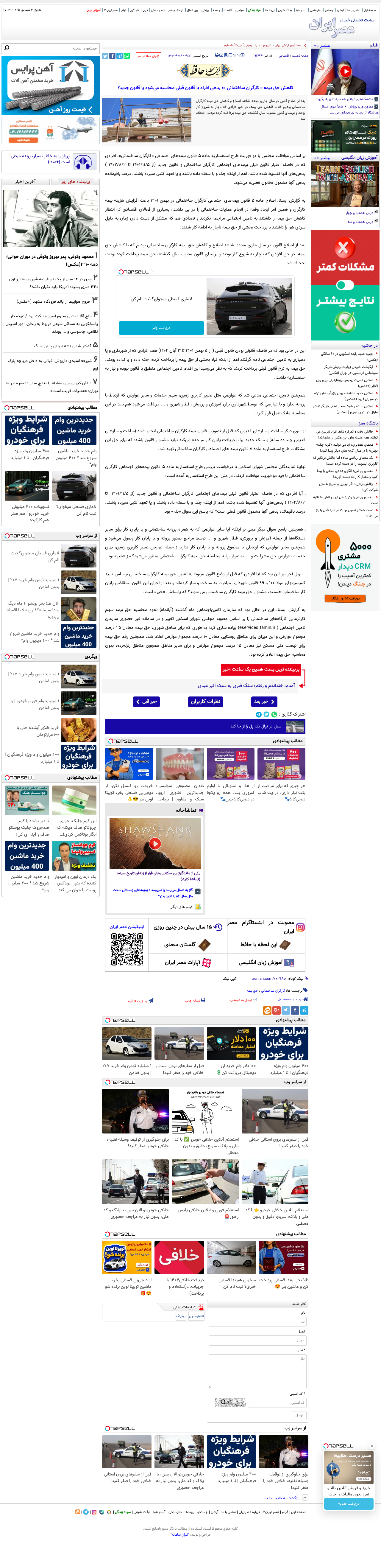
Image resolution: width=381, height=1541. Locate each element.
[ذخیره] (226, 55)
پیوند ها (269, 10)
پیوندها (189, 1512)
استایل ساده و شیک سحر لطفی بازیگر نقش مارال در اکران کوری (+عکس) (345, 409)
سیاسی (239, 10)
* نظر (301, 1350)
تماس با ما (353, 10)
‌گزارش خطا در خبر (149, 56)
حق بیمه (252, 990)
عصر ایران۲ (271, 1512)
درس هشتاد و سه (361, 222)
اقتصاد (228, 10)
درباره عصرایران (249, 1512)
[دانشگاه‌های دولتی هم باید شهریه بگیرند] (345, 72)
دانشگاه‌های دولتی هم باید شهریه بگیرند (345, 99)
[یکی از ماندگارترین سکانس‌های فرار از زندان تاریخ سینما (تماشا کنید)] (155, 844)
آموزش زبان (94, 10)
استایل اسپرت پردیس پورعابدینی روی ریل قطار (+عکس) (347, 383)
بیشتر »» (322, 45)
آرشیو (340, 10)
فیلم (123, 10)
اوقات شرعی (285, 10)
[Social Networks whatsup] (274, 714)
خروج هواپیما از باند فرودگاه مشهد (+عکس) (53, 301)
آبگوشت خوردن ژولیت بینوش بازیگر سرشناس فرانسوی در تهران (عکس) (351, 370)
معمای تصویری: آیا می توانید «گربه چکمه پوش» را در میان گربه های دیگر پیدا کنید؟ (347, 447)
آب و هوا (301, 10)
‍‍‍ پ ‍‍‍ (237, 54)
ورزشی (205, 10)
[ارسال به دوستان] (221, 55)
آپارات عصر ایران (182, 963)
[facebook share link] (112, 56)
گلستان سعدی (180, 945)
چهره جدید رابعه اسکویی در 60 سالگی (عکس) (349, 357)
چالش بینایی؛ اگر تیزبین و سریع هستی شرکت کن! (348, 487)
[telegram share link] (119, 56)
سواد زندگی (254, 10)
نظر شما (299, 1304)
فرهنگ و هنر (175, 10)
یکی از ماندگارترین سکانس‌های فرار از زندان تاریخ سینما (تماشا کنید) (158, 876)
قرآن (145, 10)
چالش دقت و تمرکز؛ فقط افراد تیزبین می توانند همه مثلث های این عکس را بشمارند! (347, 434)
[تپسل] (121, 272)
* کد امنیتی (297, 1394)
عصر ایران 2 (111, 10)
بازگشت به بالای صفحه (282, 1498)
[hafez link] (205, 70)
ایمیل (301, 1331)
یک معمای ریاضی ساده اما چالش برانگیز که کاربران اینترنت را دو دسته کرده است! (345, 461)
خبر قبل (149, 701)
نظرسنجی (315, 10)
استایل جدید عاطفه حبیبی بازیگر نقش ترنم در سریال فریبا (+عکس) (346, 396)
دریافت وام (161, 328)
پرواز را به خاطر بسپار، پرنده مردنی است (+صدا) (40, 159)
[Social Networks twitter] (266, 714)
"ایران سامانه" (180, 1534)
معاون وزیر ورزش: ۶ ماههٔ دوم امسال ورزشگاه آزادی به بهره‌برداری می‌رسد (350, 110)
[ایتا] (267, 1010)
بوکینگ (180, 1316)
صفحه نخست (300, 56)
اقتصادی (284, 56)
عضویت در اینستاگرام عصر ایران (260, 927)
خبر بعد (261, 701)
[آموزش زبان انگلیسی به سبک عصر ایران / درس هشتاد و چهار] (345, 184)
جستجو (329, 10)
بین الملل (192, 10)
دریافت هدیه (349, 1503)
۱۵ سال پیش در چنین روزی (183, 927)
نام (303, 1312)
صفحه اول (370, 10)
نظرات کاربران (205, 702)
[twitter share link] (105, 56)
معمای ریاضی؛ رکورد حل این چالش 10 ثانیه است (345, 500)
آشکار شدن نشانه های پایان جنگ (62, 346)
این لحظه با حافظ (259, 945)
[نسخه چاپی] (217, 55)
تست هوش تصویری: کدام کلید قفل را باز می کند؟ (347, 513)
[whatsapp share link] (127, 56)
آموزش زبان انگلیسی (261, 963)
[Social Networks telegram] (259, 714)
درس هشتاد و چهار (360, 213)
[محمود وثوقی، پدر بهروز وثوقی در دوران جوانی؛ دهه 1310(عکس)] (50, 218)
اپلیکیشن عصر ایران (127, 926)
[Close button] (372, 1446)
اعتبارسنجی (196, 1316)
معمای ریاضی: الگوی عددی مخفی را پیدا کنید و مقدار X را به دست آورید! (347, 474)
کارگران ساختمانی (273, 990)
